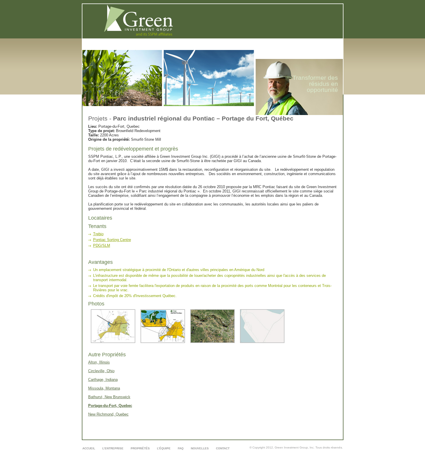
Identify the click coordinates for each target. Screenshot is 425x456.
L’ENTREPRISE (213, 48)
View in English (320, 57)
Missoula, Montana (104, 388)
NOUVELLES (300, 48)
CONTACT (323, 48)
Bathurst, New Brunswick (109, 397)
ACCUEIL (189, 48)
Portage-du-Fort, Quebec (110, 405)
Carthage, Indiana (103, 379)
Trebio (98, 234)
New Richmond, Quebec (108, 414)
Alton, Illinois (99, 362)
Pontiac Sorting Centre (112, 240)
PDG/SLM (101, 245)
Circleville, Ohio (101, 371)
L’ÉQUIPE (264, 48)
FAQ (281, 48)
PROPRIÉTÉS (240, 48)
